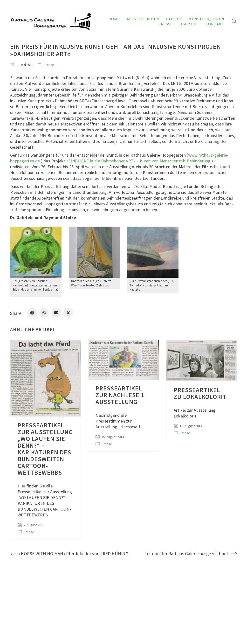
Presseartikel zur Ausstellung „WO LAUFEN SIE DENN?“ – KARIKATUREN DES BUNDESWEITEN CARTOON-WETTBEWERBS (45, 449)
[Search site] (234, 22)
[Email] (56, 313)
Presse (49, 64)
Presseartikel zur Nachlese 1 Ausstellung (120, 395)
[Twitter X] (68, 313)
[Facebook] (32, 313)
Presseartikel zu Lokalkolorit (200, 393)
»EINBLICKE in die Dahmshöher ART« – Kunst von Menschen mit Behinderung (138, 161)
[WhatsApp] (44, 313)
